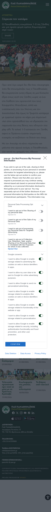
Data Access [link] (25, 353)
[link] (45, 158)
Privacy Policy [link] (40, 353)
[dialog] (25, 256)
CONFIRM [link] (15, 344)
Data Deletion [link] (10, 353)
